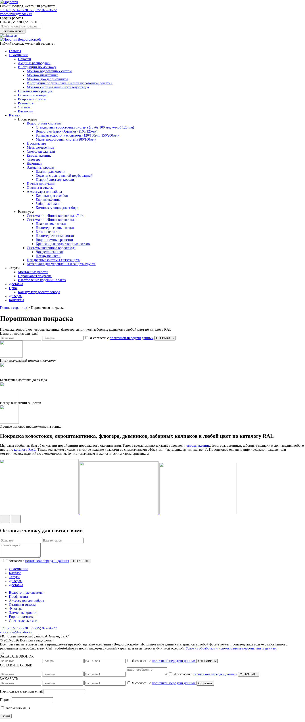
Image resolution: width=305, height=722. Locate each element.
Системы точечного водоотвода (51, 248)
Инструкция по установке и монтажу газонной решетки (70, 83)
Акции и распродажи (34, 63)
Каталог (15, 115)
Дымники (34, 163)
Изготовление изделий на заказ (42, 280)
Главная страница (13, 307)
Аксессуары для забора (44, 191)
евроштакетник (198, 445)
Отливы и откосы (40, 187)
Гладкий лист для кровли (55, 179)
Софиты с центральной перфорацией (64, 175)
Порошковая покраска (35, 276)
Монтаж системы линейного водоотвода (58, 87)
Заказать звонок (13, 31)
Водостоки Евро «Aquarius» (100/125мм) (66, 131)
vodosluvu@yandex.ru (16, 14)
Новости (24, 59)
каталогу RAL (25, 449)
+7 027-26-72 (43, 10)
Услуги (14, 577)
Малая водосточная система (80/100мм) (66, 139)
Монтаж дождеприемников (47, 79)
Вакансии (25, 111)
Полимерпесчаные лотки (55, 228)
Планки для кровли (50, 171)
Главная (15, 51)
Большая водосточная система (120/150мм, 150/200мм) (77, 135)
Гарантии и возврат (33, 95)
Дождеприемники (49, 252)
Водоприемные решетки (54, 240)
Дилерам (15, 296)
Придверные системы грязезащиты (53, 260)
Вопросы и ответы (32, 99)
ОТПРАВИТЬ (165, 338)
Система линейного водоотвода (51, 220)
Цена (13, 288)
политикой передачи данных (131, 338)
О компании (18, 55)
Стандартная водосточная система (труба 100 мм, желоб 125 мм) (85, 127)
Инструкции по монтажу (37, 67)
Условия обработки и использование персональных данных (231, 648)
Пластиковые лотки (51, 224)
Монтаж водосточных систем (49, 71)
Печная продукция (41, 183)
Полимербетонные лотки (55, 236)
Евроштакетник (39, 155)
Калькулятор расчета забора (39, 292)
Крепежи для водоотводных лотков (63, 244)
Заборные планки (49, 203)
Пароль (5, 699)
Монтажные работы (33, 272)
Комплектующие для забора (57, 208)
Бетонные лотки (48, 232)
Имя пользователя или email (21, 691)
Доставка (16, 284)
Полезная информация (35, 91)
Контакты (16, 300)
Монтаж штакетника (42, 75)
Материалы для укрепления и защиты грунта (61, 264)
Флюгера (33, 159)
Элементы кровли (40, 167)
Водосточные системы (44, 123)
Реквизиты (26, 103)
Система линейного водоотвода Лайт (55, 216)
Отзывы (24, 107)
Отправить (205, 683)
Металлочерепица (40, 147)
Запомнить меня (17, 708)
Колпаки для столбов (52, 195)
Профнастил (36, 143)
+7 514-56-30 (14, 10)
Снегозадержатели (41, 151)
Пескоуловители (48, 256)
